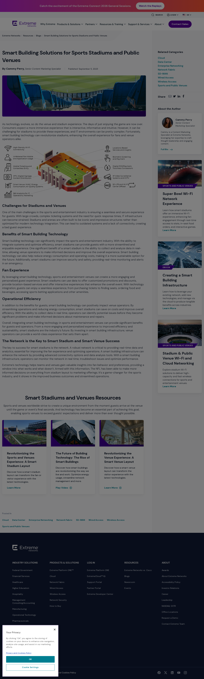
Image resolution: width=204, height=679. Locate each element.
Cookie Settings (30, 667)
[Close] (54, 629)
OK (30, 659)
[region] (30, 651)
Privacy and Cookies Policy (18, 653)
